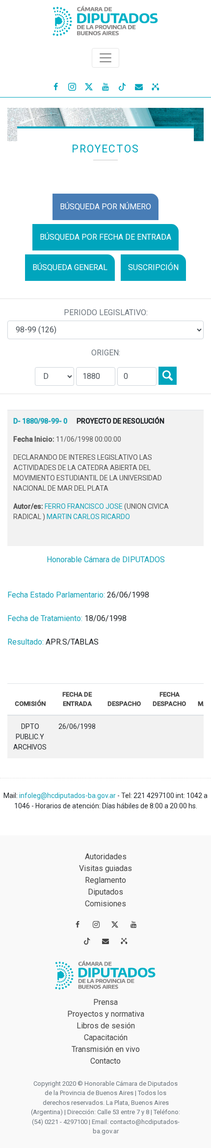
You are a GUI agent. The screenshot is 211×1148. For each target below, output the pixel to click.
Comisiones (105, 903)
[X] (89, 86)
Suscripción (153, 267)
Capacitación (106, 1037)
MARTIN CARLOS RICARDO (88, 517)
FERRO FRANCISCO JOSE (84, 506)
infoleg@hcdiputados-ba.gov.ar (68, 795)
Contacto (105, 1061)
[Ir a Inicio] (105, 19)
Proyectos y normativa (105, 1014)
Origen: (105, 352)
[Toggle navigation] (105, 58)
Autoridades (106, 856)
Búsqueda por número (105, 206)
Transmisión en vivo (106, 1049)
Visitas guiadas (105, 868)
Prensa (105, 1002)
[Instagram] (72, 86)
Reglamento (105, 880)
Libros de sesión (106, 1025)
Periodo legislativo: (106, 312)
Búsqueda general (69, 267)
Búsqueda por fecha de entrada (105, 237)
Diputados (105, 892)
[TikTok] (122, 86)
